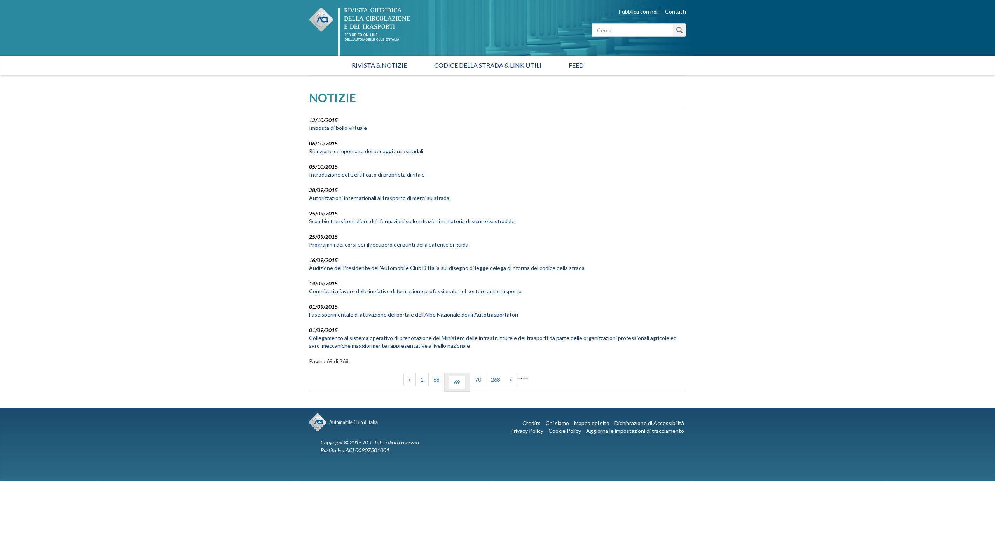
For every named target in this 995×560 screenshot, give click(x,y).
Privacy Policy (526, 430)
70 (478, 379)
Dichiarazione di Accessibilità (649, 423)
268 (495, 379)
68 (436, 379)
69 (457, 382)
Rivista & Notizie (379, 65)
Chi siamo (557, 423)
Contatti (675, 11)
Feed (576, 65)
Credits (531, 423)
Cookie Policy (564, 430)
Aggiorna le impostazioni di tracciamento (635, 430)
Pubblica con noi (638, 11)
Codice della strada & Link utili (487, 65)
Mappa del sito (591, 423)
